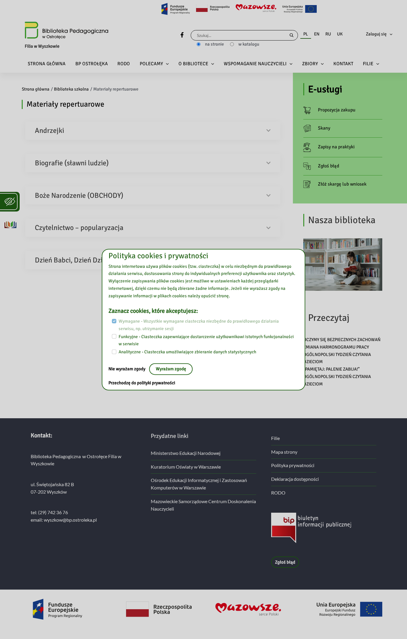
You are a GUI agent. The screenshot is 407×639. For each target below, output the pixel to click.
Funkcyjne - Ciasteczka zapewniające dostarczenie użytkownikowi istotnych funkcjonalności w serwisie (206, 340)
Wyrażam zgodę (171, 368)
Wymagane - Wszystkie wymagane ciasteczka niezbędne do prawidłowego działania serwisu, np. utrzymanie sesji (199, 325)
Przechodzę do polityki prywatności (141, 382)
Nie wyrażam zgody (127, 368)
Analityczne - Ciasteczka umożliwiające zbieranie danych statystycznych (187, 352)
